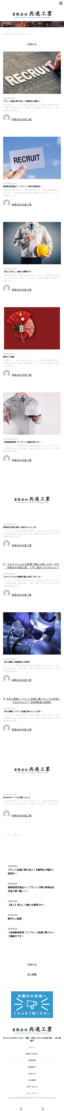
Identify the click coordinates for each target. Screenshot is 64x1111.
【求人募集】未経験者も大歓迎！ (17, 662)
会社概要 (32, 1080)
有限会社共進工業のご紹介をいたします (20, 527)
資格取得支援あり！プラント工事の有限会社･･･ (23, 186)
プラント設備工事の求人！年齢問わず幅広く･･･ (23, 101)
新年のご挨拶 (8, 357)
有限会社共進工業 (22, 119)
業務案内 (32, 1067)
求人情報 (8, 125)
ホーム (32, 1047)
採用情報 (32, 1060)
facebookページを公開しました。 (17, 797)
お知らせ (8, 381)
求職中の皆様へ (32, 1054)
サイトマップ (32, 1093)
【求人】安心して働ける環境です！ (18, 272)
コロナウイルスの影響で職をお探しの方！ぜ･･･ (23, 577)
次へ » (16, 834)
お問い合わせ (32, 1087)
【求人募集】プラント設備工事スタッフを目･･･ (23, 711)
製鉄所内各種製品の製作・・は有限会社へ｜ (32, 1039)
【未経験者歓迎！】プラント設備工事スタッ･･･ (23, 442)
